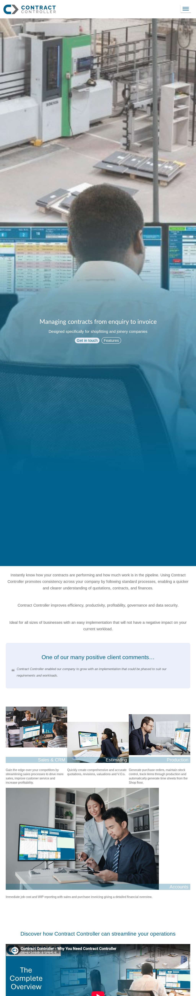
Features (111, 340)
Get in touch (87, 340)
